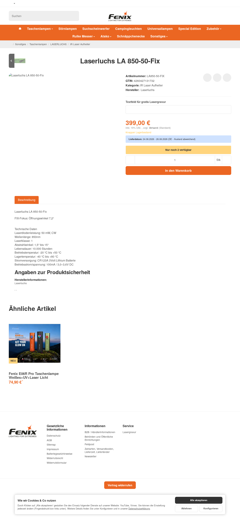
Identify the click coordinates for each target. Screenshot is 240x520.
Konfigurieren (210, 508)
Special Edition (189, 28)
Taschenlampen (39, 28)
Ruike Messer (82, 36)
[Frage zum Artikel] (227, 77)
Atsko (104, 36)
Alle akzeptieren (198, 500)
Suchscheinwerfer (96, 28)
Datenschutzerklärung (139, 508)
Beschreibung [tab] (26, 200)
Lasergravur (158, 102)
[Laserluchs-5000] (19, 61)
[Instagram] (31, 3)
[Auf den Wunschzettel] (207, 77)
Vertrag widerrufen (120, 485)
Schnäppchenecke (131, 36)
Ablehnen (186, 508)
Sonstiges (158, 36)
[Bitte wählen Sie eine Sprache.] (12, 3)
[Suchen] (74, 16)
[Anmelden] (219, 16)
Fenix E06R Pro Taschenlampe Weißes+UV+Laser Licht (34, 375)
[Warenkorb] (228, 16)
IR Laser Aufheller (151, 85)
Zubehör (213, 28)
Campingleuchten (128, 28)
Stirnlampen (68, 28)
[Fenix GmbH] (120, 16)
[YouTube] (26, 3)
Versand (154, 127)
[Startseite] (10, 44)
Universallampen (160, 28)
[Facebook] (21, 3)
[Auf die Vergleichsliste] (217, 77)
